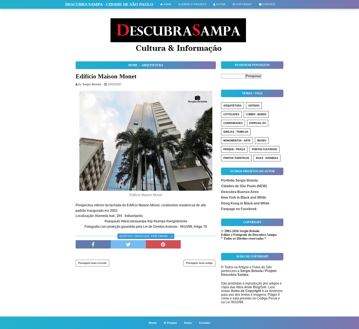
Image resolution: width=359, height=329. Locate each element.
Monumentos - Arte (237, 140)
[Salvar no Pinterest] (163, 244)
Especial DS (257, 123)
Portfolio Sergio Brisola (239, 180)
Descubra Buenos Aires (240, 192)
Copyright (243, 4)
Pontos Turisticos (236, 158)
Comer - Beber (256, 114)
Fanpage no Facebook (239, 209)
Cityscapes (231, 114)
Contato (268, 4)
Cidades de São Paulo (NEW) (244, 186)
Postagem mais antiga (199, 263)
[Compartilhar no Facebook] (93, 244)
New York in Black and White (243, 197)
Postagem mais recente (92, 263)
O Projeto (170, 322)
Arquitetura (232, 105)
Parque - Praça (234, 149)
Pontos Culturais (264, 149)
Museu (261, 140)
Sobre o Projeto (193, 4)
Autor (220, 4)
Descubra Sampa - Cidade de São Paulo (109, 4)
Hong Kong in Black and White (245, 203)
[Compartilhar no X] (128, 244)
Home (167, 4)
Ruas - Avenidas (267, 158)
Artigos (253, 105)
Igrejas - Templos (235, 131)
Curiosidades (233, 123)
